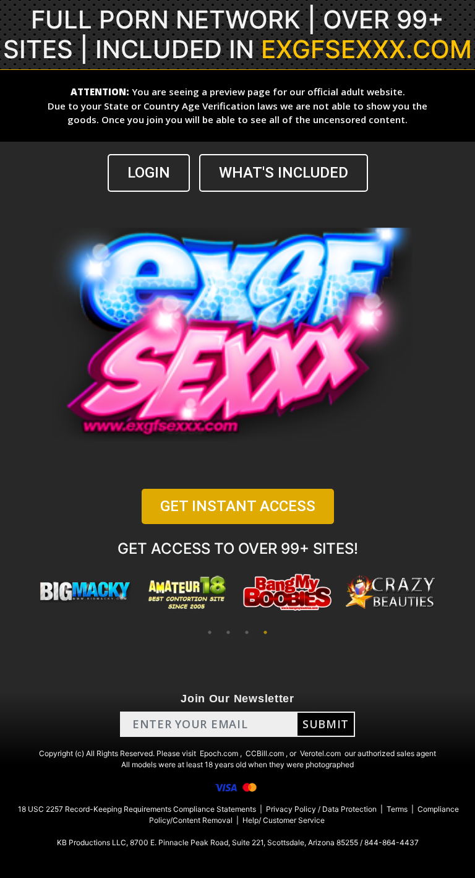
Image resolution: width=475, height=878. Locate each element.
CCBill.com (265, 753)
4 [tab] (265, 632)
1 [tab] (209, 632)
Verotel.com (320, 753)
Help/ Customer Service (283, 820)
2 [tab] (228, 632)
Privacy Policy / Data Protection (321, 809)
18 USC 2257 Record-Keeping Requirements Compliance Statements (137, 809)
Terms (397, 809)
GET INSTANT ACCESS (237, 506)
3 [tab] (247, 632)
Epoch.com (219, 753)
